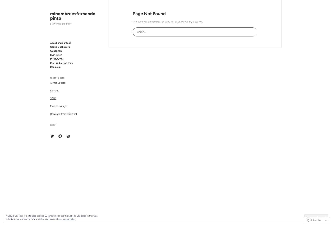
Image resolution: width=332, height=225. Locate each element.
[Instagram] (68, 136)
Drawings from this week (63, 113)
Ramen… (54, 90)
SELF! (53, 98)
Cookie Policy (69, 219)
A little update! (58, 82)
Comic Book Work (60, 46)
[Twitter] (52, 136)
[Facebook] (60, 136)
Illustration (56, 54)
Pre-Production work (61, 63)
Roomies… (55, 66)
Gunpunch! (56, 50)
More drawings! (58, 106)
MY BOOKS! (56, 58)
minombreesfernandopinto (72, 16)
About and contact (60, 42)
